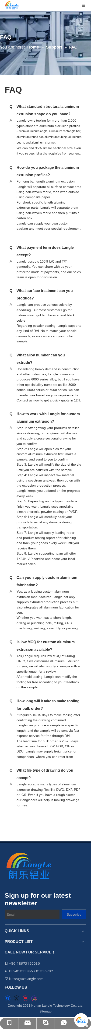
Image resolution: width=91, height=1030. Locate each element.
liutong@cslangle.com (26, 978)
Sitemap (45, 1011)
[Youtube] (25, 998)
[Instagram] (34, 998)
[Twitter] (16, 998)
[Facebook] (7, 998)
